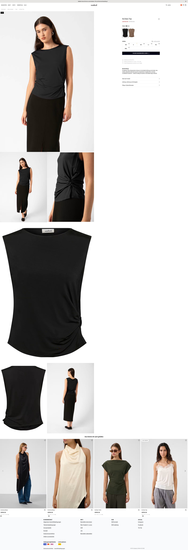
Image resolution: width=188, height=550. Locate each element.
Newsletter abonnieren (86, 522)
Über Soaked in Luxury (86, 525)
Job (81, 531)
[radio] (133, 45)
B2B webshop (115, 525)
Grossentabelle (47, 528)
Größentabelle (156, 41)
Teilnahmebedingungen (49, 525)
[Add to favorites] (158, 19)
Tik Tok (140, 528)
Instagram (140, 522)
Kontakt (45, 531)
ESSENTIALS (20, 5)
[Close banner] (186, 1)
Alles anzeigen (10, 9)
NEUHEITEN (4, 5)
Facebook (140, 525)
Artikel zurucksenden (48, 536)
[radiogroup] (141, 46)
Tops (16, 9)
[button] (141, 78)
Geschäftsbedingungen (59, 548)
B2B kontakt (114, 522)
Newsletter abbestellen (86, 533)
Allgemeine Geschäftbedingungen (52, 522)
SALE (25, 5)
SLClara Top (21, 9)
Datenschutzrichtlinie (48, 533)
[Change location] (181, 5)
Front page (3, 9)
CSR (81, 528)
